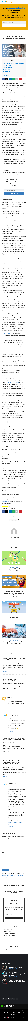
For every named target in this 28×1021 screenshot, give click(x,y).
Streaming (6, 1012)
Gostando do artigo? (7, 67)
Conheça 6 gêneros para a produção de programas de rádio (14, 642)
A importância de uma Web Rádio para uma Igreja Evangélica (17, 966)
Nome (3, 852)
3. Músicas (6, 73)
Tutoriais (5, 939)
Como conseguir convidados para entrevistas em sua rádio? (17, 981)
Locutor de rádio (14, 34)
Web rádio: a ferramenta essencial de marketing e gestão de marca (17, 974)
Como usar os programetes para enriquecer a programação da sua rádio (14, 593)
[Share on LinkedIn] (10, 79)
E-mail (3, 858)
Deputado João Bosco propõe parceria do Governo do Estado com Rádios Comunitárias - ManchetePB (14, 762)
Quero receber (14, 25)
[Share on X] (6, 79)
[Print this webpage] (16, 79)
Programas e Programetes (15, 1012)
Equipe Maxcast (12, 714)
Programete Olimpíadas (14, 569)
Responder (5, 671)
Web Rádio (5, 941)
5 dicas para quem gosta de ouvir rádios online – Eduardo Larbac (14, 678)
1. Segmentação (6, 69)
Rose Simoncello (14, 537)
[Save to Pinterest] (20, 79)
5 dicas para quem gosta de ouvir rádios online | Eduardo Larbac (14, 659)
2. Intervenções (6, 71)
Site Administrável (20, 1010)
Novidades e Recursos (14, 567)
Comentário (4, 841)
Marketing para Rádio (7, 931)
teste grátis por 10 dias (13, 382)
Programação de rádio (14, 590)
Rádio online (5, 937)
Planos (5, 1010)
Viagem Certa (14, 617)
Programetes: (7, 333)
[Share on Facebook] (3, 79)
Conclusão (6, 75)
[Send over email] (13, 79)
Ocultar (15, 60)
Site (3, 863)
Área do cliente (14, 1014)
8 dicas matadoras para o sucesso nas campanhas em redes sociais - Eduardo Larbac (14, 740)
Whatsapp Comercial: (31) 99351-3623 (9, 1006)
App (23, 1012)
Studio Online (12, 1010)
